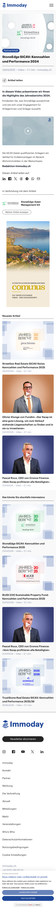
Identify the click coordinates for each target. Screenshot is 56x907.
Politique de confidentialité (11, 887)
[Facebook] (13, 751)
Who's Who (8, 831)
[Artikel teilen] (4, 80)
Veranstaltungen (11, 824)
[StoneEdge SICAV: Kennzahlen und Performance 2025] (28, 521)
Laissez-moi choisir (28, 892)
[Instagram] (4, 751)
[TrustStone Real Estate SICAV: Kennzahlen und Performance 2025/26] (28, 676)
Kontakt (6, 770)
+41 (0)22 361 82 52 (12, 870)
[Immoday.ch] (14, 5)
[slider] (10, 142)
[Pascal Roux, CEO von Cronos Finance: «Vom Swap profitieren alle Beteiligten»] (28, 455)
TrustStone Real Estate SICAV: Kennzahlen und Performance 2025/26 (28, 699)
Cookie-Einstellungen (14, 854)
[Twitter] (32, 751)
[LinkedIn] (42, 751)
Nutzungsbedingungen (15, 847)
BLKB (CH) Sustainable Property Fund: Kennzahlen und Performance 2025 (25, 596)
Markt (5, 816)
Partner (6, 778)
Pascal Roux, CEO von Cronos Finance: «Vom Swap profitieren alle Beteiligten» (26, 479)
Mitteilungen (9, 808)
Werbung (7, 785)
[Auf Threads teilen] (21, 178)
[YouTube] (23, 751)
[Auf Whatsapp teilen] (32, 178)
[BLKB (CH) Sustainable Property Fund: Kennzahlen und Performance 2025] (28, 573)
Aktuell (6, 801)
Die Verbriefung (11, 793)
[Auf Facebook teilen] (9, 178)
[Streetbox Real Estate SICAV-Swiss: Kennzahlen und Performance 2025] (28, 340)
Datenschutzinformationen (17, 839)
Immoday (7, 762)
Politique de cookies (27, 887)
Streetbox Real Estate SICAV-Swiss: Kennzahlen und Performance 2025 (23, 365)
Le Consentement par (28, 905)
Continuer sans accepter (10, 873)
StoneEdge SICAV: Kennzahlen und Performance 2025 (23, 545)
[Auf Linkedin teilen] (4, 178)
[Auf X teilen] (15, 178)
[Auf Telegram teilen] (27, 178)
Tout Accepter (28, 898)
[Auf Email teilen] (38, 178)
